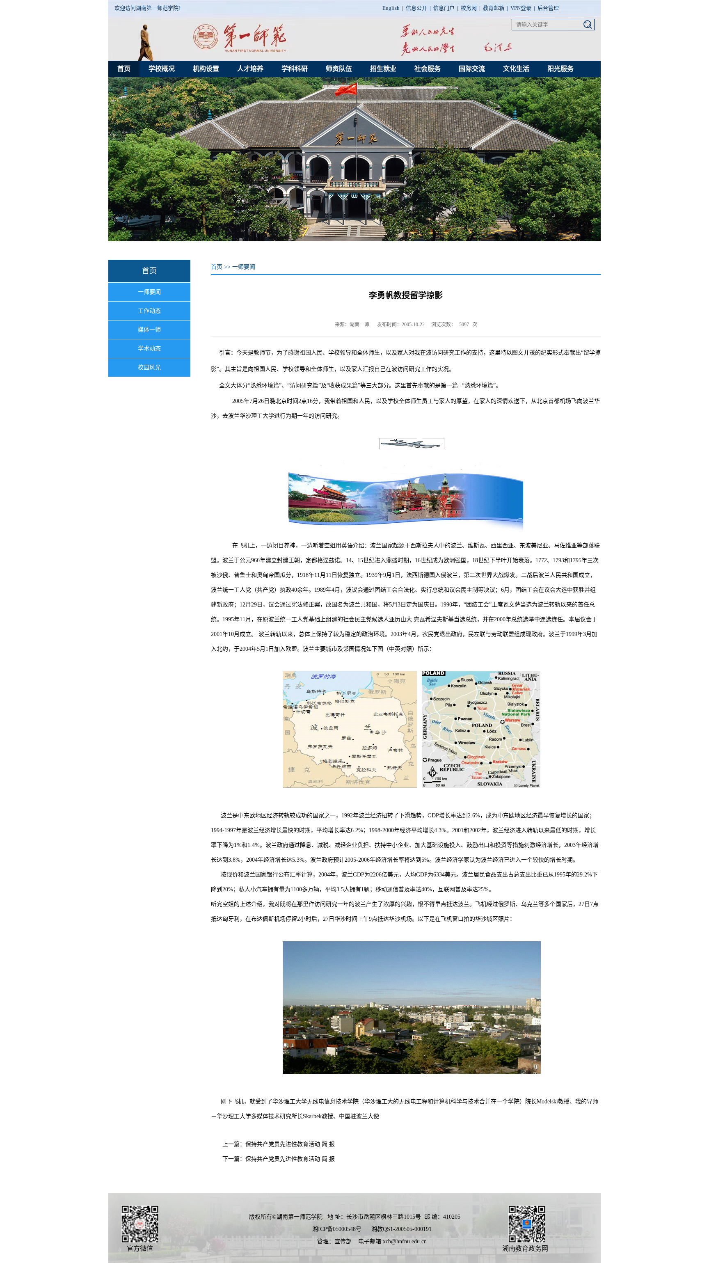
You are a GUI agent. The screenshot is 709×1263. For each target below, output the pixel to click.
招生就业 (383, 68)
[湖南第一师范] (242, 51)
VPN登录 (520, 8)
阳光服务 (560, 68)
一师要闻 (149, 292)
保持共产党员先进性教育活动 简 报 (290, 1144)
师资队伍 (339, 68)
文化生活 (516, 68)
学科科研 (294, 68)
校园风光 (149, 367)
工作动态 (149, 311)
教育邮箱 (493, 8)
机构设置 (206, 68)
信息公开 (416, 8)
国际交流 (472, 68)
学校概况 (162, 68)
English (391, 8)
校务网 (469, 8)
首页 (123, 68)
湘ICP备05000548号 (336, 1229)
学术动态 (149, 348)
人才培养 (250, 68)
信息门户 (444, 8)
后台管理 (548, 8)
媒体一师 (149, 330)
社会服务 (427, 68)
